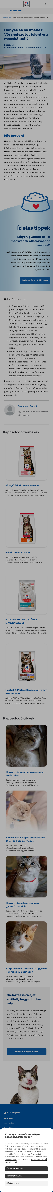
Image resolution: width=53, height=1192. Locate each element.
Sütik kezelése (12, 1183)
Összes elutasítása (14, 1176)
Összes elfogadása (14, 1169)
